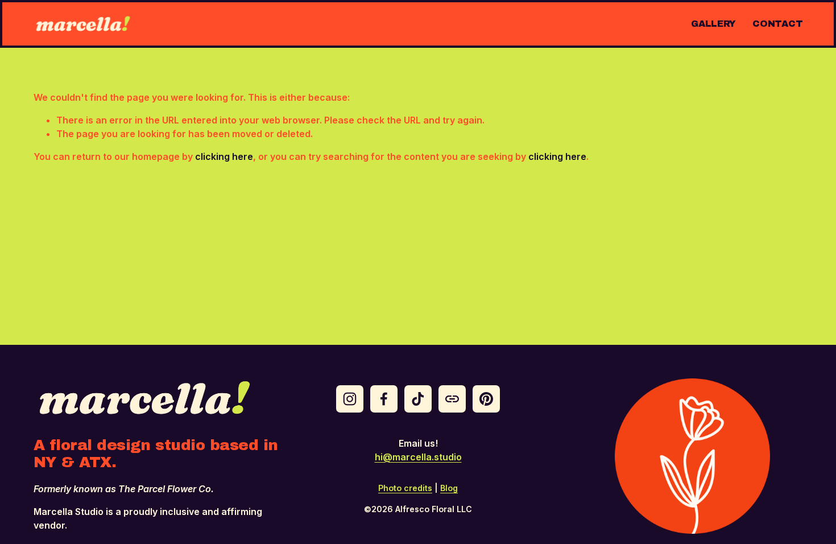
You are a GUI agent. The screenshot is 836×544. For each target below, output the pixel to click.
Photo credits (405, 488)
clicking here (224, 156)
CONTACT (777, 23)
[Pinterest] (486, 399)
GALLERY (713, 23)
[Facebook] (384, 399)
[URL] (452, 399)
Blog (449, 488)
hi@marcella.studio (418, 457)
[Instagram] (349, 399)
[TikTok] (418, 399)
